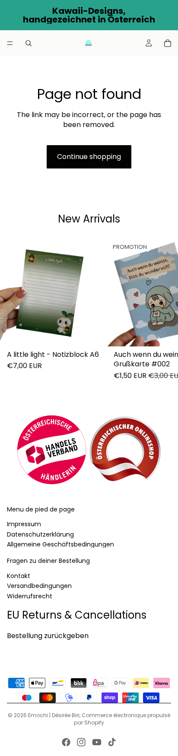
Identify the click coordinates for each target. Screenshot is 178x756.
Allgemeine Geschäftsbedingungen (60, 544)
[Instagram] (81, 742)
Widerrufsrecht (29, 596)
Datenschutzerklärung (40, 534)
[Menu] (10, 43)
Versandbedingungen (39, 586)
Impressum (24, 524)
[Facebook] (66, 742)
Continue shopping (89, 157)
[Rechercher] (28, 43)
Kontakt (18, 576)
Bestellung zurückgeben (48, 636)
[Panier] (167, 43)
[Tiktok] (112, 742)
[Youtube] (97, 742)
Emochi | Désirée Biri (53, 715)
